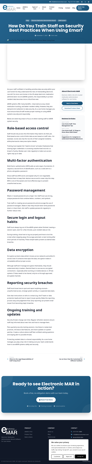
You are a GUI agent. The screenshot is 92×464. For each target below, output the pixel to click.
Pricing (61, 8)
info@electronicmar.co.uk (58, 2)
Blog (73, 8)
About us (44, 8)
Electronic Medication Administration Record (44, 20)
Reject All (69, 456)
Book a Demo (28, 437)
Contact (67, 8)
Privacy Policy (87, 461)
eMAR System (62, 20)
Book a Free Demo (72, 103)
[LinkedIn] (88, 2)
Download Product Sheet (72, 108)
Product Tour (51, 8)
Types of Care (34, 8)
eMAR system (33, 227)
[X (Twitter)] (85, 2)
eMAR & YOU (28, 431)
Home (18, 8)
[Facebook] (81, 2)
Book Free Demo (81, 8)
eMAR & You (25, 8)
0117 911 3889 (74, 2)
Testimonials (51, 437)
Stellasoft (37, 461)
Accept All (80, 456)
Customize (57, 456)
